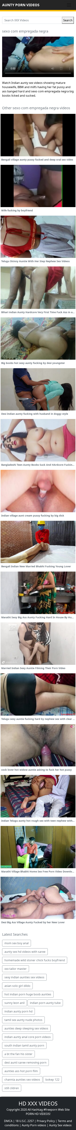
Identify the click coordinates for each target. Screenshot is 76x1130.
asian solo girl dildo (17, 986)
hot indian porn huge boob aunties (27, 994)
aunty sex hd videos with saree (24, 952)
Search (67, 20)
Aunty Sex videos (60, 1125)
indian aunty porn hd (18, 1011)
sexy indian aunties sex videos (24, 977)
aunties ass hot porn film (21, 1071)
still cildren (11, 1088)
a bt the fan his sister (18, 1054)
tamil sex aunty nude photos (23, 1020)
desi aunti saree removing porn (25, 1062)
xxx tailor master (15, 969)
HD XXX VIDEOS (38, 1103)
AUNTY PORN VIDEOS (20, 4)
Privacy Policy (46, 1121)
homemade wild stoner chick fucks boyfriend (34, 960)
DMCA (8, 1121)
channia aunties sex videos (22, 1080)
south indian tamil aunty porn (24, 1045)
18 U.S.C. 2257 (24, 1121)
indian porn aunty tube (45, 1003)
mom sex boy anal (16, 943)
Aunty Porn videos (34, 1125)
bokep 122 (52, 1080)
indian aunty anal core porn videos (27, 1037)
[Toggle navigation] (69, 5)
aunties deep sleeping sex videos (26, 1028)
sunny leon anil (14, 1003)
